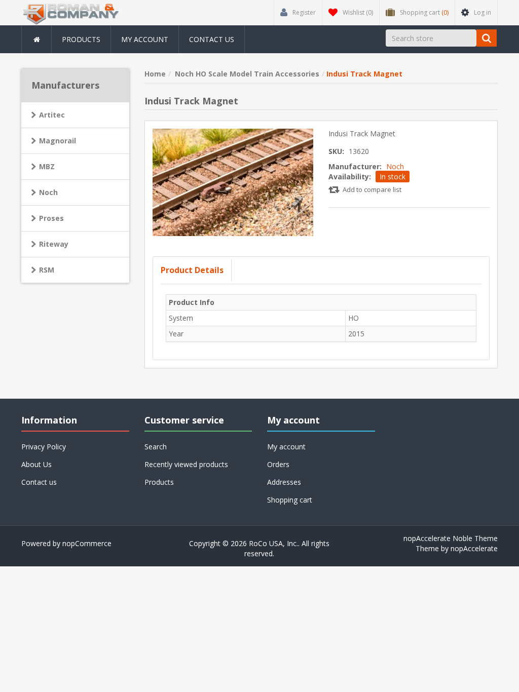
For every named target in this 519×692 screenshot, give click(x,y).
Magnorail (57, 140)
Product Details (192, 270)
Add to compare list (372, 189)
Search (155, 446)
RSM (46, 270)
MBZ (47, 166)
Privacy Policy (43, 446)
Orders (278, 464)
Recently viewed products (186, 464)
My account (144, 39)
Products (81, 39)
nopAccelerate (474, 548)
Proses (51, 218)
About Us (36, 464)
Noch (395, 166)
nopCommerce (87, 543)
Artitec (52, 115)
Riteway (53, 244)
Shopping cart (289, 500)
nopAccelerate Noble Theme (450, 538)
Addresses (284, 482)
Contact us (211, 39)
